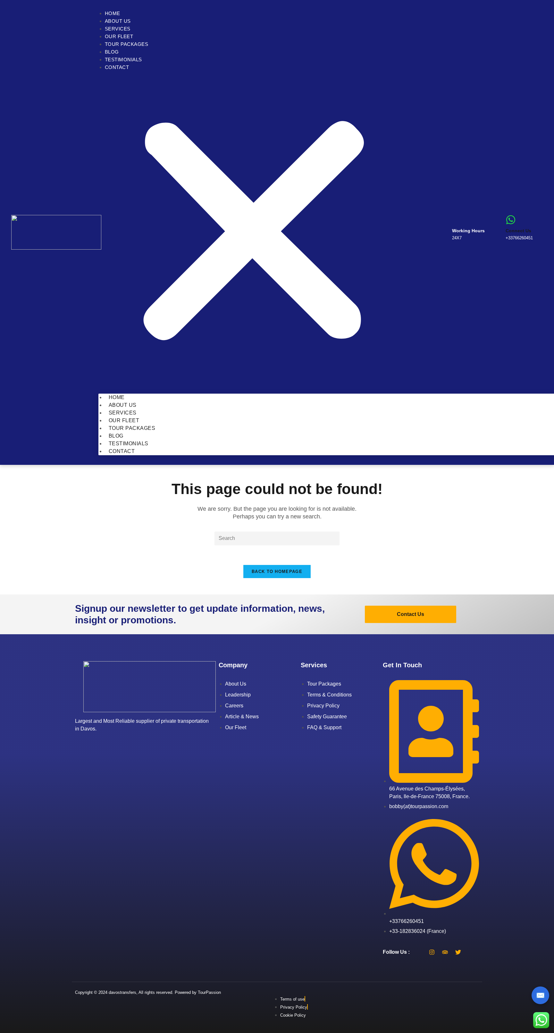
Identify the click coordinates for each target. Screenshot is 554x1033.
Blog (112, 52)
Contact (117, 67)
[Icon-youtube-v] (471, 952)
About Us (118, 21)
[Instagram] (432, 952)
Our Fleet (119, 36)
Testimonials (123, 59)
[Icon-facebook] (418, 952)
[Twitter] (458, 952)
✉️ (540, 995)
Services (117, 28)
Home (112, 13)
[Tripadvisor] (445, 952)
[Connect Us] (511, 220)
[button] (253, 232)
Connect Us (518, 230)
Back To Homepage (277, 571)
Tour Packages (126, 44)
